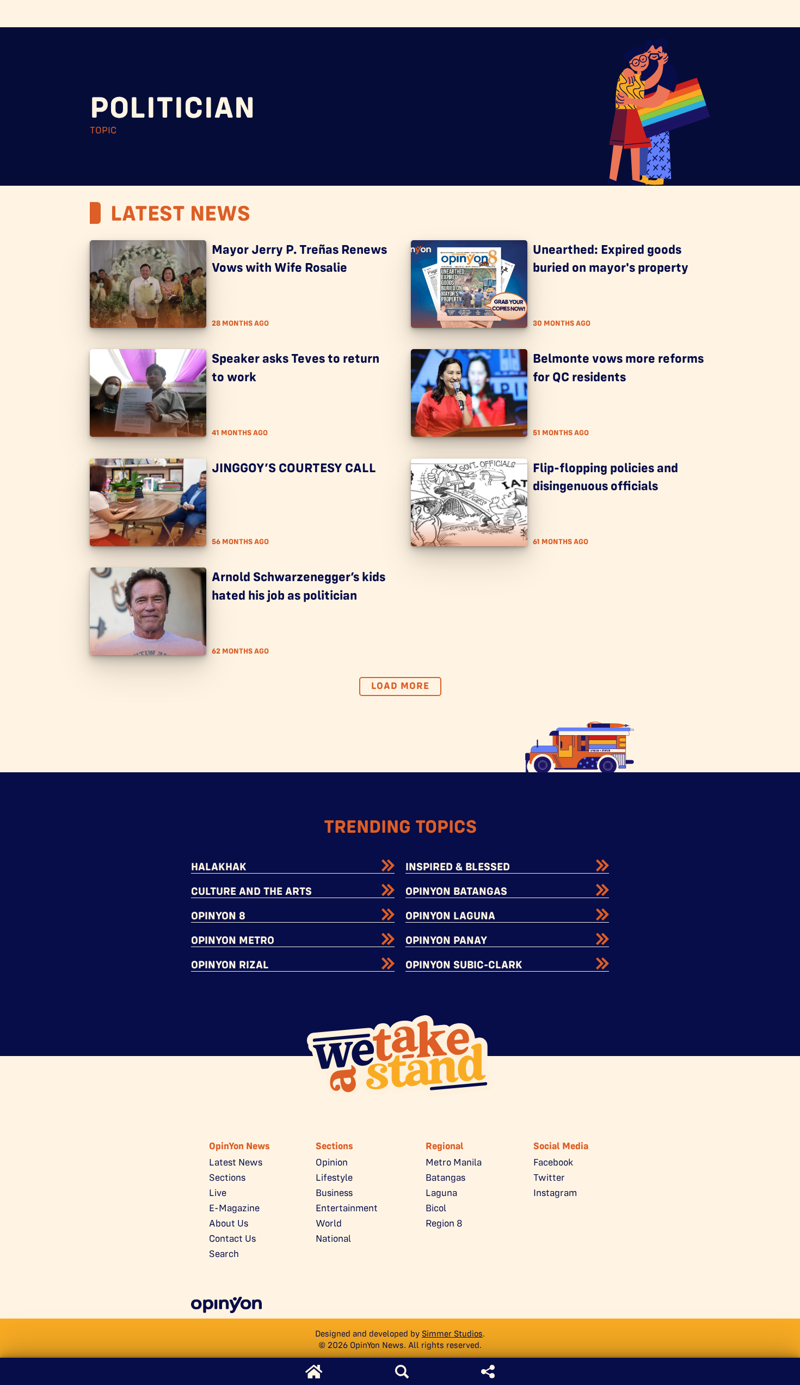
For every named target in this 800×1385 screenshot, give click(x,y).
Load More (400, 686)
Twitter (549, 1177)
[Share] (488, 1371)
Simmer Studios (452, 1333)
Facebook (553, 1162)
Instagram (555, 1192)
